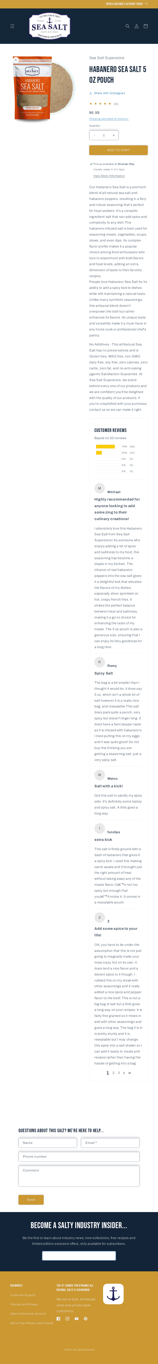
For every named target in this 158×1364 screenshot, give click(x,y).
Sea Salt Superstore (83, 1349)
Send (31, 1199)
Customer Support (23, 1295)
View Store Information (109, 175)
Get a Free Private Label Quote (31, 1323)
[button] (12, 26)
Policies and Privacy (24, 1304)
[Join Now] (111, 1256)
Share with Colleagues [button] (109, 93)
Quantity (94, 125)
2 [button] (114, 1073)
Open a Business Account (28, 1313)
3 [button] (119, 1073)
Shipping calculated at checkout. (109, 118)
